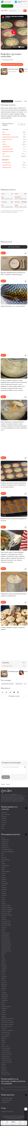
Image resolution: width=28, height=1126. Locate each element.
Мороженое (5, 994)
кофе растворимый (7, 149)
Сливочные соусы (6, 1054)
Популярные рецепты (10, 834)
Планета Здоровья (7, 1)
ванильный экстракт (7, 151)
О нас (3, 1108)
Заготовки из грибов (7, 1024)
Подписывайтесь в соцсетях (9, 808)
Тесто (3, 955)
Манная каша (5, 935)
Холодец (4, 895)
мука (3, 132)
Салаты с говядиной (7, 909)
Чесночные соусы (6, 1062)
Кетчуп (3, 1066)
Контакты (19, 1118)
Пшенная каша (6, 933)
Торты (3, 990)
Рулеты (4, 974)
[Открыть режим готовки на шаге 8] (25, 569)
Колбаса (4, 879)
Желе (3, 1002)
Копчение (4, 1028)
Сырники (4, 969)
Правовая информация (11, 1118)
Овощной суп (5, 847)
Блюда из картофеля (7, 1030)
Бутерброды (5, 883)
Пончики (4, 980)
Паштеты (4, 885)
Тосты (3, 897)
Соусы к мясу (5, 1046)
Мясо (3, 861)
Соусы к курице (6, 1048)
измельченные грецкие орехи (10, 137)
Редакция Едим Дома (7, 1111)
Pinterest (4, 818)
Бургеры (4, 887)
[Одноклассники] (6, 692)
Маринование (5, 1036)
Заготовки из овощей (8, 1022)
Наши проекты (7, 1095)
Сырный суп (5, 843)
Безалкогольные (6, 1074)
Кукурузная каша (6, 945)
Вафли (3, 978)
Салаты (4, 903)
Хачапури (4, 976)
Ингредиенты (18, 101)
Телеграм (4, 816)
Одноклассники (6, 814)
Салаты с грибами (7, 911)
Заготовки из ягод (7, 1026)
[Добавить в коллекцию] (25, 1112)
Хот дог (4, 891)
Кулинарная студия (7, 1098)
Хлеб (3, 957)
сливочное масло (7, 139)
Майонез (4, 1068)
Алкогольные (5, 1072)
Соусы (3, 1044)
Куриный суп (5, 839)
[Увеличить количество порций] (24, 124)
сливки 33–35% (6, 165)
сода (3, 153)
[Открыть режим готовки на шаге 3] (25, 355)
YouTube (4, 820)
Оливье (4, 917)
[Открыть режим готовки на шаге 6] (25, 494)
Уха (3, 855)
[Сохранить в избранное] (25, 1109)
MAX (3, 826)
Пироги (4, 961)
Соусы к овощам (6, 1052)
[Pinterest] (18, 692)
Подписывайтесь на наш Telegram (22, 2)
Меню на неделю (5, 5)
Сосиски (4, 881)
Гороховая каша (6, 949)
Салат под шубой (6, 925)
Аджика (4, 1064)
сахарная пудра (6, 167)
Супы (3, 837)
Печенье (4, 965)
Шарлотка (4, 984)
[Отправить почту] (25, 1088)
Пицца (3, 959)
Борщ (3, 853)
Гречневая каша (6, 941)
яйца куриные (6, 134)
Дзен (3, 828)
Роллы (3, 901)
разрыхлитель (6, 146)
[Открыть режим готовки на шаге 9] (25, 602)
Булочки (4, 982)
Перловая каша (6, 947)
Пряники (4, 986)
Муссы (3, 1004)
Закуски (4, 877)
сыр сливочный (6, 162)
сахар (3, 141)
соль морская (6, 156)
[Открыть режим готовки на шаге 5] (25, 458)
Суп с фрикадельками (8, 851)
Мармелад (4, 1000)
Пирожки (4, 967)
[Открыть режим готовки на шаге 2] (25, 281)
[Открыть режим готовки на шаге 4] (25, 397)
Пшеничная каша (6, 951)
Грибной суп (5, 841)
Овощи (3, 873)
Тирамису (4, 1008)
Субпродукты (5, 865)
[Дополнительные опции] (25, 1118)
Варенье (4, 1038)
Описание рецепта (7, 101)
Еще (25, 683)
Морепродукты (6, 871)
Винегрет (4, 919)
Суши (3, 899)
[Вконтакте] (2, 692)
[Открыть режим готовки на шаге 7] (25, 527)
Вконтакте (4, 812)
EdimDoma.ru (14, 794)
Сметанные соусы (6, 1060)
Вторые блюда (5, 859)
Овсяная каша (5, 939)
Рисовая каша (5, 937)
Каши (3, 931)
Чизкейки (4, 998)
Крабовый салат (6, 923)
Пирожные (5, 996)
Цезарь (4, 929)
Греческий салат (6, 921)
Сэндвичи (4, 889)
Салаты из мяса (6, 905)
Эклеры (4, 1010)
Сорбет (4, 1016)
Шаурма (4, 893)
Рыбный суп (5, 845)
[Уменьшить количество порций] (19, 124)
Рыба (3, 869)
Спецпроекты (5, 1102)
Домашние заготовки (7, 1018)
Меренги (4, 1014)
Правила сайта (6, 1117)
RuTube (4, 824)
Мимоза (4, 927)
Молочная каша (6, 943)
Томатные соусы (6, 1058)
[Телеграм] (10, 692)
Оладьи (4, 971)
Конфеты (4, 992)
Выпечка (4, 953)
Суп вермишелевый (7, 849)
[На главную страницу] (4, 11)
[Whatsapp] (14, 692)
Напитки (4, 1070)
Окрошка (4, 857)
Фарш (3, 867)
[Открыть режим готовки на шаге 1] (25, 253)
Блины (3, 963)
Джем (3, 1040)
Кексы (3, 973)
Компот (4, 1042)
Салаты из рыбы (6, 913)
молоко (4, 144)
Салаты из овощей (7, 915)
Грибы (3, 875)
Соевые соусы (6, 1056)
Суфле (3, 1012)
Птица (3, 863)
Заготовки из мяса (7, 1020)
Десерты (4, 988)
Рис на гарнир (5, 1034)
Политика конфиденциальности (17, 1117)
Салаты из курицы (7, 907)
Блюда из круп (6, 1032)
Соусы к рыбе (5, 1050)
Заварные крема (6, 1006)
